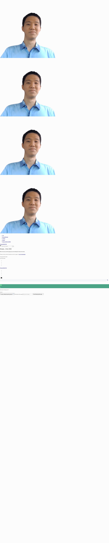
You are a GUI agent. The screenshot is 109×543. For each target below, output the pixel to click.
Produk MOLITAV (3, 244)
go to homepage (22, 254)
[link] (13, 246)
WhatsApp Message (18, 294)
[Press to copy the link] (107, 280)
